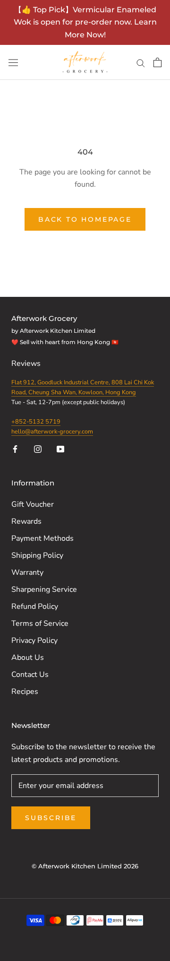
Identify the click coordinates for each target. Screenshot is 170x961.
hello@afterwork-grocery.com (52, 431)
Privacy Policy (34, 640)
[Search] (140, 62)
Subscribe (50, 818)
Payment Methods (42, 538)
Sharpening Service (44, 589)
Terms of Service (39, 623)
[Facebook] (15, 448)
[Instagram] (38, 448)
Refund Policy (34, 606)
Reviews (26, 363)
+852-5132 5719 (35, 421)
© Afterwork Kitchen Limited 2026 (85, 866)
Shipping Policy (37, 555)
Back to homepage (85, 219)
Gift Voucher (32, 504)
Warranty (27, 572)
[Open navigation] (13, 63)
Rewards (26, 521)
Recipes (24, 691)
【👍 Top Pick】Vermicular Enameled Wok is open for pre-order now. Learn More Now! (85, 22)
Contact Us (30, 674)
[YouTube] (60, 448)
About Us (27, 657)
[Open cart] (157, 62)
